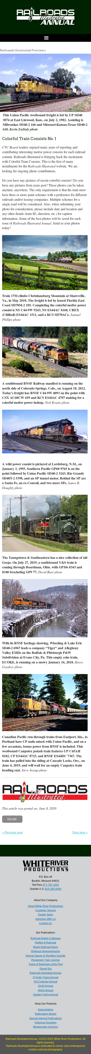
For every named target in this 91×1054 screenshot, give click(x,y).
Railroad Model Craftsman (45, 938)
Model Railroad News (45, 947)
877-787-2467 (51, 884)
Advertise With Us (45, 919)
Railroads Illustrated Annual (45, 972)
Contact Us (45, 923)
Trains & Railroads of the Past (46, 964)
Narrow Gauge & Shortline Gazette (45, 955)
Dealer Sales (45, 914)
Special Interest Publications (45, 1018)
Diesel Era (46, 968)
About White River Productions (45, 906)
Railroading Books (45, 1013)
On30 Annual (45, 985)
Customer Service (45, 910)
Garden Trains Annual (45, 994)
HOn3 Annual (45, 990)
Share (12, 819)
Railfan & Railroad (45, 942)
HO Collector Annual (45, 981)
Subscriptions (45, 1009)
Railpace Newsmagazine (45, 951)
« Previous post (12, 832)
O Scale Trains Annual (45, 977)
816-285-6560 (53, 888)
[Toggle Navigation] (45, 38)
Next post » (80, 832)
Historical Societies (45, 1022)
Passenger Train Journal (45, 960)
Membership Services (45, 1026)
